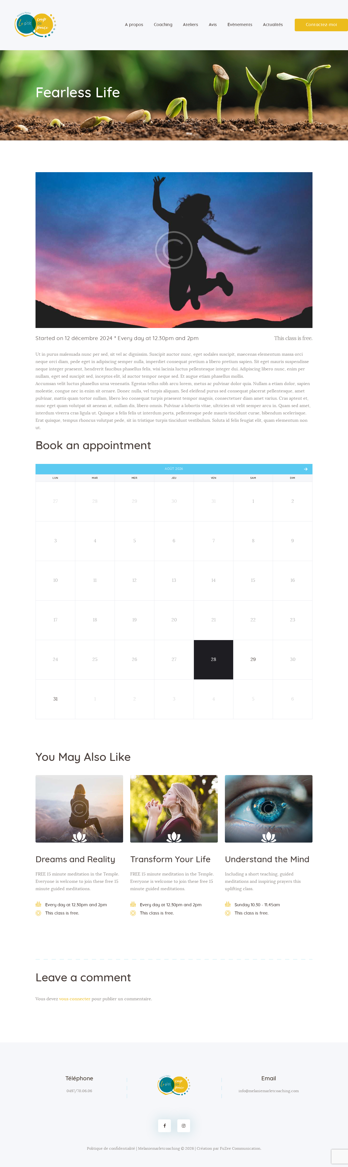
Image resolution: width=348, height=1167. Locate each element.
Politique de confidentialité (111, 1148)
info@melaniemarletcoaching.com (269, 1091)
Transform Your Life (170, 859)
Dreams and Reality (75, 859)
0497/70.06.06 (79, 1091)
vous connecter (74, 999)
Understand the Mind (267, 859)
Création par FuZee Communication (228, 1148)
